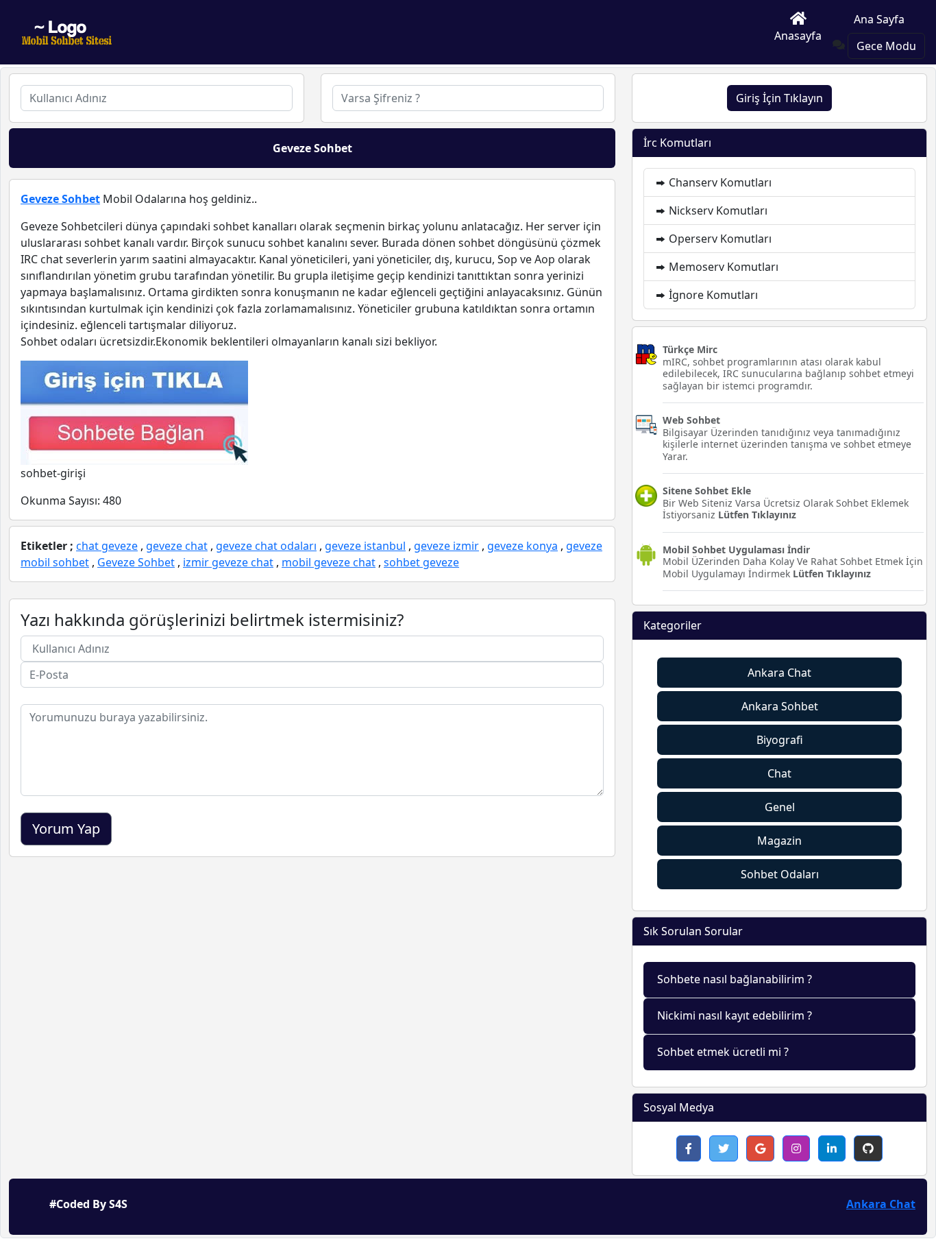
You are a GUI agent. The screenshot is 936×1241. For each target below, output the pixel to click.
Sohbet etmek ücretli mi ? (723, 1051)
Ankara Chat (779, 672)
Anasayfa (798, 35)
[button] (688, 1148)
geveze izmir (446, 545)
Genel (780, 807)
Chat (779, 773)
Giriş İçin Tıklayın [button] (779, 98)
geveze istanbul (365, 545)
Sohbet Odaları (780, 874)
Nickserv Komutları (716, 210)
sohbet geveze (421, 562)
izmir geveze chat (228, 562)
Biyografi (779, 739)
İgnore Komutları (712, 294)
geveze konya (522, 545)
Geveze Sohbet (60, 198)
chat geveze (107, 545)
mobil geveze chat (328, 562)
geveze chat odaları (266, 545)
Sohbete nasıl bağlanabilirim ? (734, 979)
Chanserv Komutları (719, 182)
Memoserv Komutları (722, 266)
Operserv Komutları (719, 238)
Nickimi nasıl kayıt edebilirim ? (734, 1015)
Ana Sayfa (879, 19)
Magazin (779, 840)
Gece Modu (886, 45)
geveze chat (177, 545)
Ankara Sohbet (779, 706)
